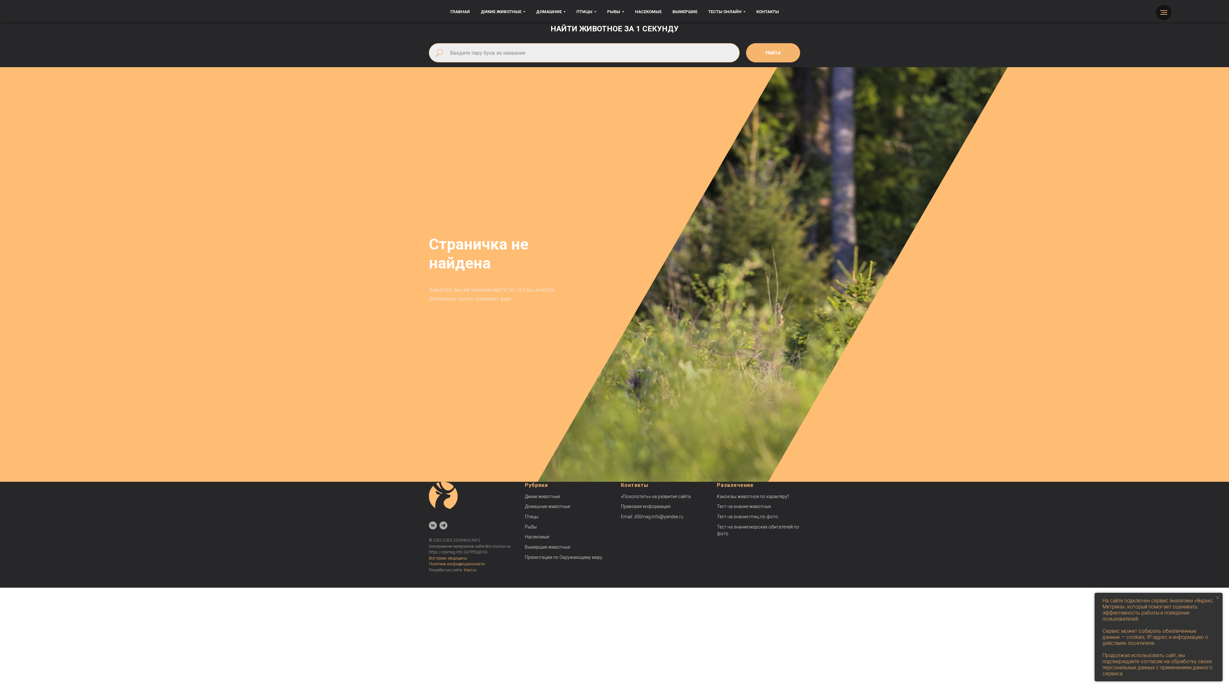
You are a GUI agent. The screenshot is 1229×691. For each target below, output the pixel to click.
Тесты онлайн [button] (725, 11)
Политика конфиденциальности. (457, 564)
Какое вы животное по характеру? (753, 496)
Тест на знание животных (744, 506)
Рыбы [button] (613, 11)
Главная (460, 11)
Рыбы (531, 526)
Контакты (767, 11)
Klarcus (470, 570)
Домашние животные (547, 506)
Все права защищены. (448, 558)
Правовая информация (646, 506)
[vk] (433, 525)
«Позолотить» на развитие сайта (656, 496)
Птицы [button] (584, 11)
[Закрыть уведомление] (1218, 597)
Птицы (531, 516)
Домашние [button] (549, 11)
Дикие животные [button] (501, 11)
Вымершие (684, 11)
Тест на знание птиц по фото (747, 516)
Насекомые (648, 11)
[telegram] (443, 525)
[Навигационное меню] (1163, 12)
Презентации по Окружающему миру (563, 557)
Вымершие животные (547, 547)
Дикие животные (542, 496)
